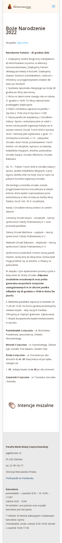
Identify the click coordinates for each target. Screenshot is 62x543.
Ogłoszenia (22, 42)
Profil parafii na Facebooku (20, 478)
